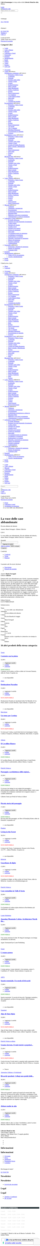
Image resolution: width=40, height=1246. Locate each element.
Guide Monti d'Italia (14, 96)
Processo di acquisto (7, 41)
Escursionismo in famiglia (15, 131)
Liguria (10, 83)
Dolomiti (10, 78)
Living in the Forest (8, 832)
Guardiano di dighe (8, 863)
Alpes (2, 681)
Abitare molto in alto (9, 1106)
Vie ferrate (11, 126)
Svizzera (10, 100)
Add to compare (15, 546)
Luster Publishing (6, 915)
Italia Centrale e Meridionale (16, 146)
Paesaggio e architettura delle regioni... (15, 772)
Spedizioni (7, 1159)
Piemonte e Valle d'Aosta (15, 75)
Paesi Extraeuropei (13, 93)
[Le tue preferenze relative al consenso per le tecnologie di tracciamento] (3, 1243)
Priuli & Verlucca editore (8, 1041)
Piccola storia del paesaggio (11, 803)
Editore (3, 600)
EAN (2, 602)
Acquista (3, 548)
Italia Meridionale (13, 88)
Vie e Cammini (12, 128)
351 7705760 (5, 22)
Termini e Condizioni (10, 1196)
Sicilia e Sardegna (13, 90)
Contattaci (7, 1163)
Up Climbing (12, 95)
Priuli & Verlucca (6, 768)
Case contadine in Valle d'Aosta (13, 891)
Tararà (2, 652)
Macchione (4, 712)
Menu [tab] (6, 266)
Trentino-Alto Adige (14, 80)
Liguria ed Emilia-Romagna (16, 145)
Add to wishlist (5, 546)
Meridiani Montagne (14, 130)
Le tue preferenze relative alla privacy (22, 1240)
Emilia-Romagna (13, 85)
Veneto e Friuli (12, 81)
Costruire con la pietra (9, 656)
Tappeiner (4, 1010)
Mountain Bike (8, 156)
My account (7, 1198)
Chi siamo (7, 1156)
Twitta (6, 556)
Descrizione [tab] (7, 567)
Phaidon (3, 828)
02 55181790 (5, 31)
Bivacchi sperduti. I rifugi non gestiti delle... (17, 1076)
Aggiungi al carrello (7, 544)
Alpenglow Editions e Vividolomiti (11, 1072)
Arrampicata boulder (14, 101)
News (6, 1158)
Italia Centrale (12, 86)
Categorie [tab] (7, 268)
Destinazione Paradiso (9, 685)
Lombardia (11, 76)
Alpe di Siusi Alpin (8, 1014)
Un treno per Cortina (9, 716)
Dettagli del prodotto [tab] (10, 569)
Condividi (7, 554)
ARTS (3, 977)
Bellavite (3, 859)
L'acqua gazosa (7, 953)
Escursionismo (8, 103)
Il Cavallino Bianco (8, 744)
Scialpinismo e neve (10, 135)
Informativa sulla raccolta (12, 1243)
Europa (10, 91)
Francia (10, 153)
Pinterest (6, 558)
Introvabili (11, 98)
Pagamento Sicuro (9, 1161)
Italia (9, 121)
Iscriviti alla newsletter (11, 1184)
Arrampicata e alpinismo (11, 73)
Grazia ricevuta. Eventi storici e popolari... (17, 1045)
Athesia (3, 740)
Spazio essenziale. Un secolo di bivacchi (15, 981)
